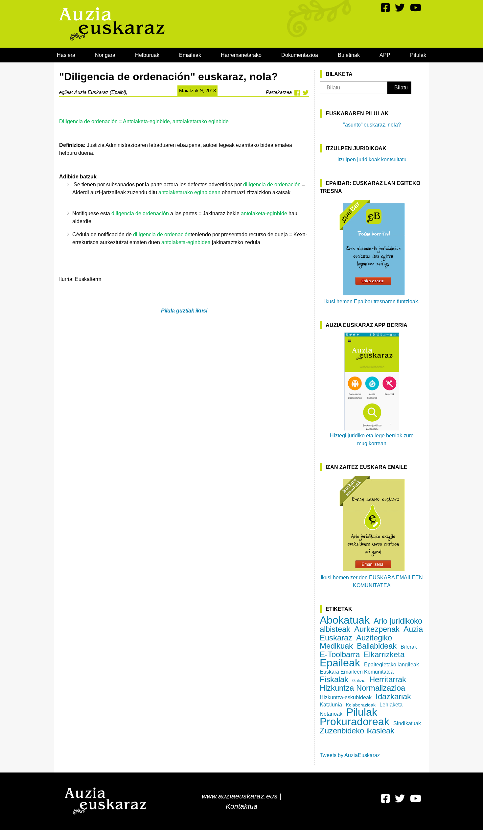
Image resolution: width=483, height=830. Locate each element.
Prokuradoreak (354, 721)
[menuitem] (66, 55)
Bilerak (409, 647)
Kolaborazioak (361, 704)
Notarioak (331, 714)
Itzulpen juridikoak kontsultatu (371, 159)
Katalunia (331, 704)
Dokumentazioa (299, 55)
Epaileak (340, 663)
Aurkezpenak (377, 629)
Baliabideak (377, 645)
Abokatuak (345, 620)
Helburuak (147, 55)
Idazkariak (393, 696)
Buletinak (349, 55)
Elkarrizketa (384, 654)
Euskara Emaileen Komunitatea (357, 672)
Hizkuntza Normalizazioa (362, 687)
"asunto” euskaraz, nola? (372, 124)
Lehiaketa (391, 704)
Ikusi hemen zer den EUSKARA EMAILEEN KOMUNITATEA (372, 581)
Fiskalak (334, 679)
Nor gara (105, 55)
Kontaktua (242, 806)
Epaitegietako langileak (391, 664)
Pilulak (418, 55)
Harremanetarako (241, 55)
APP (385, 55)
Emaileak (190, 55)
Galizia (358, 680)
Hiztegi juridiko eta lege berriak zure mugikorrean (372, 439)
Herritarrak (387, 679)
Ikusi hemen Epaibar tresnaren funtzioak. (371, 301)
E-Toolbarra (340, 654)
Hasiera (66, 55)
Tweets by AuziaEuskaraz (350, 755)
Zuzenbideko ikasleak (357, 730)
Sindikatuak (407, 723)
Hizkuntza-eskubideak (346, 697)
